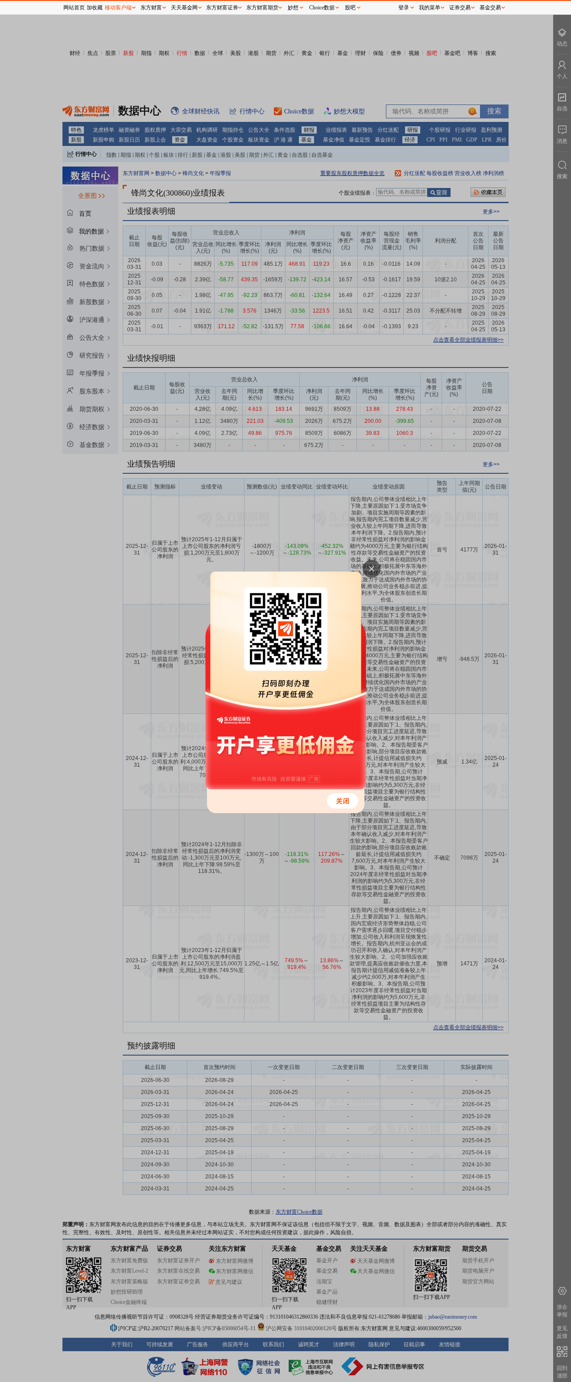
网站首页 (74, 7)
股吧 (350, 7)
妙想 (293, 7)
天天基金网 (184, 7)
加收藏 (95, 7)
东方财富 (151, 7)
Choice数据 (322, 7)
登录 (403, 7)
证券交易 (460, 7)
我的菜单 (429, 7)
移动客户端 (118, 7)
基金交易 (490, 7)
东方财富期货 (262, 7)
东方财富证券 (222, 7)
